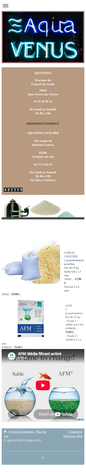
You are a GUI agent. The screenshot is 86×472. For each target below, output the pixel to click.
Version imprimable (21, 431)
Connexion (75, 431)
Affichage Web (72, 436)
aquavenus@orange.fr (43, 123)
